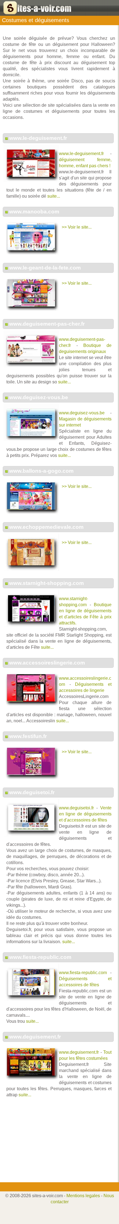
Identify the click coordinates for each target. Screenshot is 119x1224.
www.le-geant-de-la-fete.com (45, 268)
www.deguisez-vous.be (38, 397)
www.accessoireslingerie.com (47, 663)
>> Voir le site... (77, 227)
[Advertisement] (57, 1143)
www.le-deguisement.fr (38, 138)
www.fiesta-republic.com (40, 957)
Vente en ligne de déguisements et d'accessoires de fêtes (85, 813)
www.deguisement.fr (35, 1037)
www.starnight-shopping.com (46, 583)
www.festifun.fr (28, 736)
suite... (53, 196)
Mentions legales (83, 1195)
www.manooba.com (34, 212)
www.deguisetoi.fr (32, 792)
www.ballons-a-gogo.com (41, 471)
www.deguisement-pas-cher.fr (47, 324)
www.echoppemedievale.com (46, 527)
